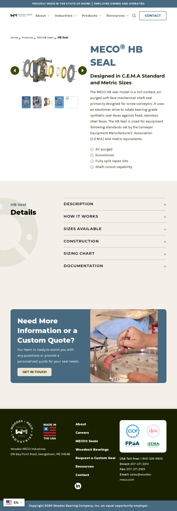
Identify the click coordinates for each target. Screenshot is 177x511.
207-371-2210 (140, 464)
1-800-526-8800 (151, 458)
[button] (135, 15)
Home (14, 37)
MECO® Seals (45, 37)
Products (27, 37)
